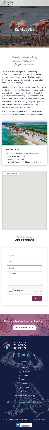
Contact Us (24, 379)
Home (24, 367)
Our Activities (24, 371)
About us (24, 375)
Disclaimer (24, 387)
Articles (24, 383)
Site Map (24, 391)
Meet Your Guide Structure (24, 395)
